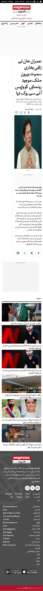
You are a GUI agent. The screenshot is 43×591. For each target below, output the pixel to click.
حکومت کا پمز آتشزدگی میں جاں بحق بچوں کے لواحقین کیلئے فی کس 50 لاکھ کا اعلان (23, 396)
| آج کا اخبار (28, 18)
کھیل (23, 23)
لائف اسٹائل (36, 529)
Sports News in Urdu (11, 513)
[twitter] (31, 253)
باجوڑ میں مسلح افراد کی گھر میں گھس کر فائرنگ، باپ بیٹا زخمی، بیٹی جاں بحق (22, 446)
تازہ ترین (29, 23)
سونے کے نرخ (36, 541)
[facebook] (38, 253)
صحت (37, 538)
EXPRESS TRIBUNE (7, 1)
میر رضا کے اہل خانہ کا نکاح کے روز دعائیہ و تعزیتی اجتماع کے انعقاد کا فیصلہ (22, 347)
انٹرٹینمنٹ (36, 525)
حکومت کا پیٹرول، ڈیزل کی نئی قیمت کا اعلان (25, 323)
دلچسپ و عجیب (34, 535)
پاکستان (5, 23)
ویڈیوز (38, 561)
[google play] (13, 572)
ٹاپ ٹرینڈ (37, 532)
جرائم (38, 564)
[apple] (29, 572)
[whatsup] (24, 253)
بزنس (38, 557)
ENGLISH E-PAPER (32, 1)
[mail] (17, 253)
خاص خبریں (14, 23)
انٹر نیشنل (36, 519)
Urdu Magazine (9, 529)
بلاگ (38, 554)
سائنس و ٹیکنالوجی (33, 551)
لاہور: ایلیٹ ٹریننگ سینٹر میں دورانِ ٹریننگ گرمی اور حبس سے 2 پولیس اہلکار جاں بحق (21, 421)
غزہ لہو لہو (36, 513)
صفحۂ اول (38, 23)
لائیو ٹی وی (22, 18)
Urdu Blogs (7, 532)
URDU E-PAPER (19, 1)
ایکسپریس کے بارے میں (36, 497)
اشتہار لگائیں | (15, 18)
